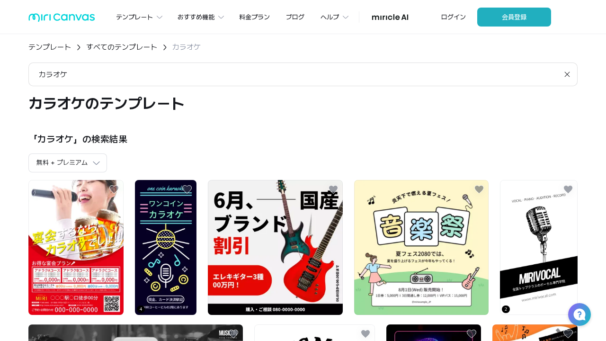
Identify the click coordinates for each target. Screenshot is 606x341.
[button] (579, 314)
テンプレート (49, 47)
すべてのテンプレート (121, 47)
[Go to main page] (61, 20)
